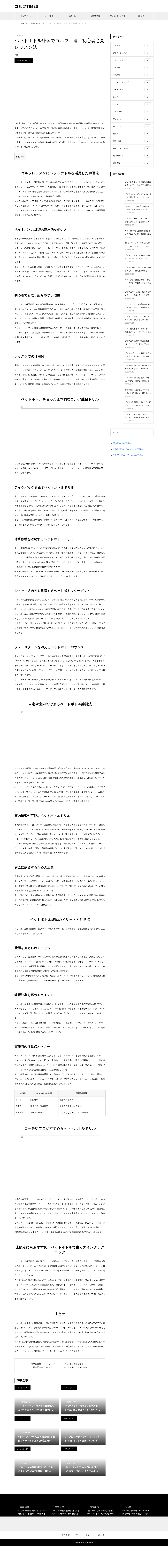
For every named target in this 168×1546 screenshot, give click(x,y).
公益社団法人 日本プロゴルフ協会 (128, 449)
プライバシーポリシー (118, 16)
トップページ (26, 16)
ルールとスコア (22, 1449)
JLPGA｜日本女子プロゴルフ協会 (128, 455)
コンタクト (141, 16)
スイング (69, 1388)
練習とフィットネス (23, 60)
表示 (22, 157)
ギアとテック (22, 1388)
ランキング (49, 16)
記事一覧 (72, 16)
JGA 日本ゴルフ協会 (122, 443)
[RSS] (16, 1542)
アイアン (22, 1418)
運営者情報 (95, 16)
